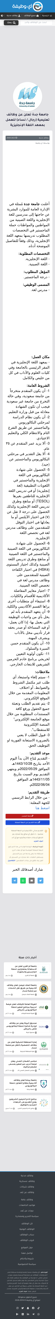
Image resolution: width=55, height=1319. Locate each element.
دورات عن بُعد (27, 1211)
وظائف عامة (27, 1200)
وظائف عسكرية (27, 1181)
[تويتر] (22, 1309)
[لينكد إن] (27, 1315)
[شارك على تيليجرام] (14, 881)
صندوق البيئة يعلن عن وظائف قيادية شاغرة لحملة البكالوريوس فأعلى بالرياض (21, 1026)
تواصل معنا (27, 1253)
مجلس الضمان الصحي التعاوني (25, 1070)
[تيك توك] (38, 1309)
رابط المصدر (27, 816)
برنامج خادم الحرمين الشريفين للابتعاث (25, 1108)
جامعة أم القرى (29, 975)
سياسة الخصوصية (27, 1264)
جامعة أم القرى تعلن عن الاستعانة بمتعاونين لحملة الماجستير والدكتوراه (24, 969)
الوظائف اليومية (27, 1229)
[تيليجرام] (32, 1315)
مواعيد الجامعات (27, 1205)
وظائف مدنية (43, 138)
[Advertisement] (27, 53)
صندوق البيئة (30, 1032)
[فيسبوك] (32, 1309)
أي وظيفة (30, 1300)
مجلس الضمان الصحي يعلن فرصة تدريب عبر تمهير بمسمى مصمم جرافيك (22, 1064)
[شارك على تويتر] (40, 881)
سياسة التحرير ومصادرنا (27, 1216)
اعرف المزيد (38, 841)
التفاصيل (11, 861)
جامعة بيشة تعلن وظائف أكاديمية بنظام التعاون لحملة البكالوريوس (23, 1083)
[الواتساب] (38, 1315)
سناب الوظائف (27, 1235)
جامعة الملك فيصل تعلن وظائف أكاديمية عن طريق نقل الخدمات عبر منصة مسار (22, 988)
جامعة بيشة (30, 1089)
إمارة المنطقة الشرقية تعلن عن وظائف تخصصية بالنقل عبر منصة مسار (21, 1045)
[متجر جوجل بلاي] (17, 1315)
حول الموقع (27, 1248)
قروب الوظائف (27, 1240)
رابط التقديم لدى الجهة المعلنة (26, 822)
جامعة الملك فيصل (28, 994)
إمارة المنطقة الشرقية (27, 1051)
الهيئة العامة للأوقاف (27, 1013)
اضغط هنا (42, 807)
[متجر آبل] (22, 1315)
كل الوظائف (27, 1224)
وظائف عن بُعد (27, 1192)
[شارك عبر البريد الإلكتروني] (32, 881)
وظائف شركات (27, 1187)
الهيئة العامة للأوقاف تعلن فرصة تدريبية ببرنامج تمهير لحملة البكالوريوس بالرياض (21, 1007)
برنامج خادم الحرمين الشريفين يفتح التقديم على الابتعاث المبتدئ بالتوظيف (23, 1102)
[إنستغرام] (17, 1309)
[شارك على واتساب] (23, 881)
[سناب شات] (27, 1309)
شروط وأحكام (27, 1259)
